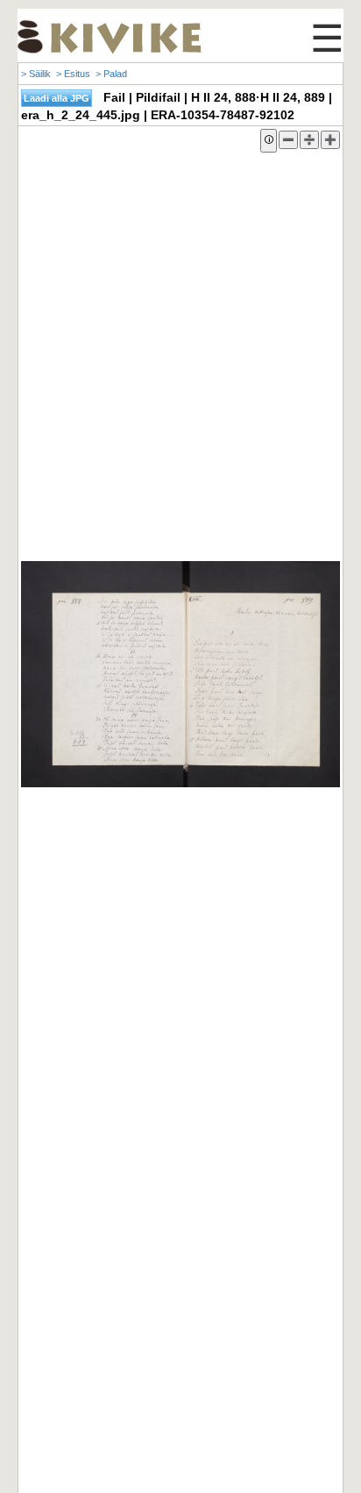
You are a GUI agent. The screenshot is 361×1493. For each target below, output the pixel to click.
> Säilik (36, 73)
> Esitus (73, 73)
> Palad (111, 73)
